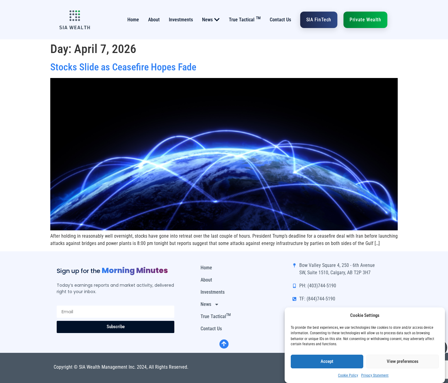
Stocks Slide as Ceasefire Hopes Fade (123, 67)
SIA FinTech (319, 20)
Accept (327, 361)
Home (133, 20)
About (154, 20)
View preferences (402, 361)
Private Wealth (365, 20)
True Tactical (245, 19)
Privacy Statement (375, 375)
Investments (181, 20)
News (207, 20)
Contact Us (280, 20)
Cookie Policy (348, 375)
